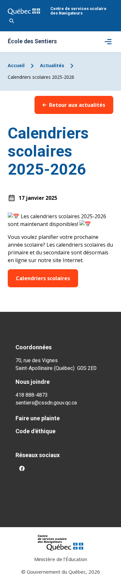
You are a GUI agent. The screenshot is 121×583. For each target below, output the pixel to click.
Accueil (16, 65)
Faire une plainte (37, 418)
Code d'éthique (35, 431)
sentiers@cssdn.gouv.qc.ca (46, 403)
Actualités (52, 65)
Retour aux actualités (77, 104)
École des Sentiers (32, 42)
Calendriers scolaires (43, 278)
